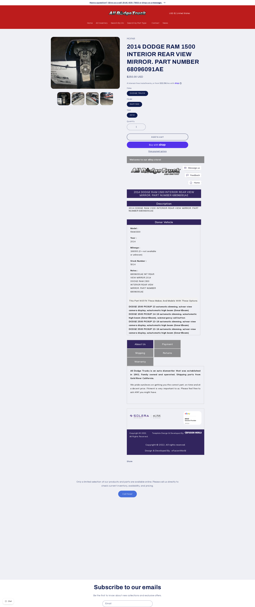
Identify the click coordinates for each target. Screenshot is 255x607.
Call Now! (127, 494)
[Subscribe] (149, 603)
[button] (54, 13)
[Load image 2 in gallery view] (78, 98)
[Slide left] (54, 99)
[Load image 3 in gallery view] (92, 98)
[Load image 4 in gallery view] (106, 98)
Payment (167, 344)
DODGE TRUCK (137, 93)
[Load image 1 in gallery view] (63, 98)
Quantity (131, 121)
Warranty (140, 361)
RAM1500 (134, 104)
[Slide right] (117, 99)
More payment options (157, 151)
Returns (167, 352)
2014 (132, 115)
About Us (140, 344)
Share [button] (129, 461)
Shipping (140, 352)
